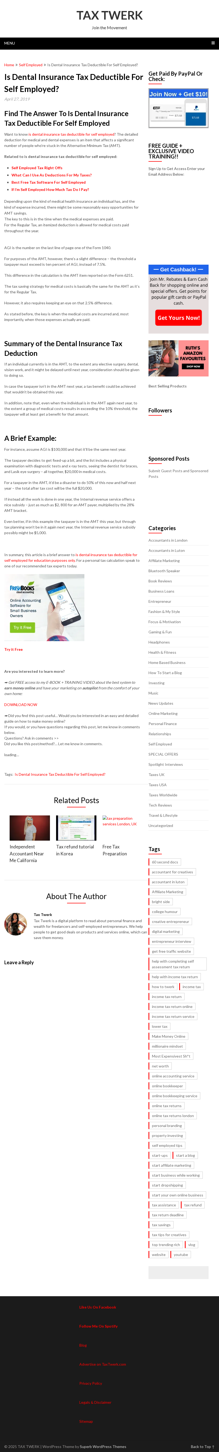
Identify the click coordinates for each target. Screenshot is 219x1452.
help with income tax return (175, 976)
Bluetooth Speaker (164, 570)
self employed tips (167, 1145)
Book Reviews (160, 581)
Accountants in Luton (166, 550)
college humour (165, 911)
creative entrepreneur (170, 921)
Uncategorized (160, 825)
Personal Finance (162, 723)
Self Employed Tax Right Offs (36, 167)
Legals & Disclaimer (95, 1402)
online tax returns (167, 1105)
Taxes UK (156, 774)
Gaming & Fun (160, 632)
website (159, 1254)
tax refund (193, 1205)
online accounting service (173, 1076)
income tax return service (173, 1016)
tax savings (161, 1224)
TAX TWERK (109, 15)
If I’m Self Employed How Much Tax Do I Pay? (50, 189)
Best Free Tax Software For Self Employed (48, 182)
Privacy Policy (90, 1383)
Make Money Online (168, 1036)
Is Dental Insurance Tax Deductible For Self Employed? (60, 774)
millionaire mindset (167, 1046)
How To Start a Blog (165, 672)
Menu (9, 43)
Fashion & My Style (164, 611)
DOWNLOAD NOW (20, 704)
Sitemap (86, 1421)
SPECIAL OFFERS (163, 754)
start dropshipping (167, 1185)
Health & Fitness (162, 652)
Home (9, 64)
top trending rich (166, 1244)
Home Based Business (167, 662)
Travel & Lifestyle (163, 815)
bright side (161, 901)
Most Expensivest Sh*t (171, 1056)
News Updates (160, 703)
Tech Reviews (160, 805)
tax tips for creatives (169, 1234)
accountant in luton (168, 882)
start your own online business (177, 1195)
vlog (191, 1244)
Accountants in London (167, 540)
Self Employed (30, 64)
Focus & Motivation (164, 621)
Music (153, 693)
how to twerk (163, 986)
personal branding (167, 1125)
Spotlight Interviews (165, 764)
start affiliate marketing (171, 1165)
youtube (181, 1254)
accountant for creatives (172, 872)
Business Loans (161, 591)
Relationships (159, 733)
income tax (192, 986)
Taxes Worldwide (162, 795)
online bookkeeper (167, 1086)
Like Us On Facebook (97, 1307)
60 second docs (165, 862)
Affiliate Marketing (164, 560)
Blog (83, 1345)
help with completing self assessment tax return (173, 964)
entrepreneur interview (171, 941)
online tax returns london (173, 1115)
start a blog (185, 1155)
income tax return (167, 996)
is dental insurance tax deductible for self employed (71, 134)
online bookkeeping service (174, 1095)
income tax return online (172, 1006)
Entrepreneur (159, 601)
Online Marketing (163, 713)
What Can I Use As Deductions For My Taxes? (51, 175)
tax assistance (164, 1205)
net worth (160, 1066)
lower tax (159, 1026)
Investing (156, 683)
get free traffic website (171, 951)
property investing (167, 1135)
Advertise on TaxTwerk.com (102, 1364)
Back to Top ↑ (203, 1446)
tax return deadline (168, 1215)
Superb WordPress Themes (103, 1446)
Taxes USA (157, 784)
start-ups (160, 1155)
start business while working (176, 1175)
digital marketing (166, 931)
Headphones (159, 642)
